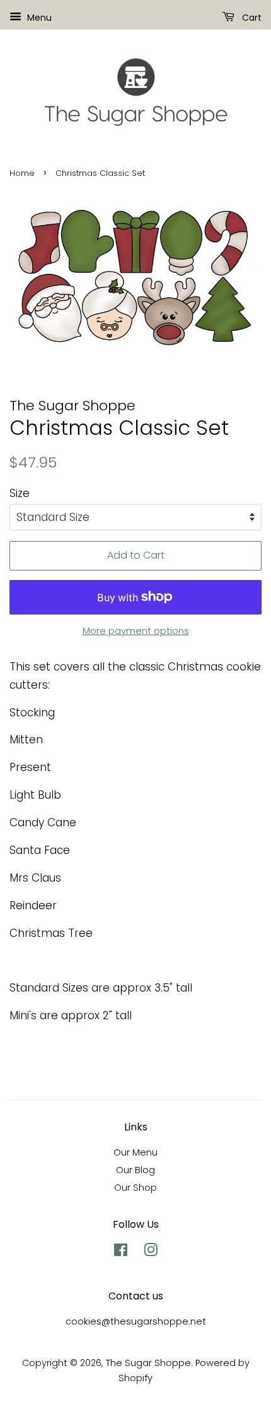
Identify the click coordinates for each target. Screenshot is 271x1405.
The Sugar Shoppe (148, 1363)
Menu (38, 17)
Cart (250, 17)
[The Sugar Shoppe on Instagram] (151, 1252)
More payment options (136, 630)
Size (19, 493)
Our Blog (135, 1170)
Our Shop (135, 1187)
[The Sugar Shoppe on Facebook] (120, 1252)
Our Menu (135, 1152)
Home (22, 173)
